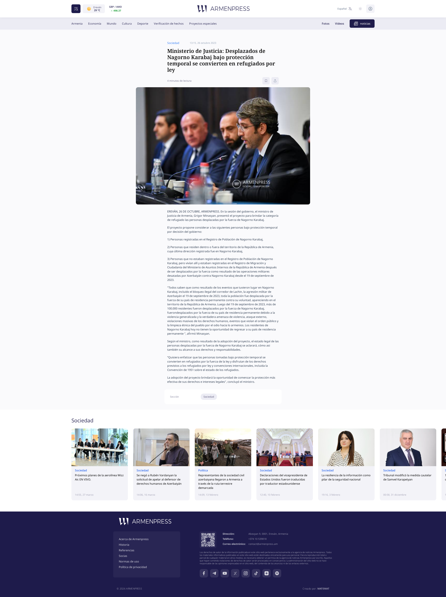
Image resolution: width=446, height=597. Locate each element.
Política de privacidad (133, 567)
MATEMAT (323, 588)
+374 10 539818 (257, 538)
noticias (365, 23)
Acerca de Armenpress (134, 539)
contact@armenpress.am (263, 544)
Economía (94, 23)
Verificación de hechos (169, 23)
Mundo (111, 23)
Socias (123, 556)
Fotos (325, 23)
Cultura (127, 23)
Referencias (126, 550)
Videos (339, 23)
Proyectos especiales (203, 23)
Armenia (77, 23)
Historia (124, 545)
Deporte (142, 23)
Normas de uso (129, 561)
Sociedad (208, 396)
